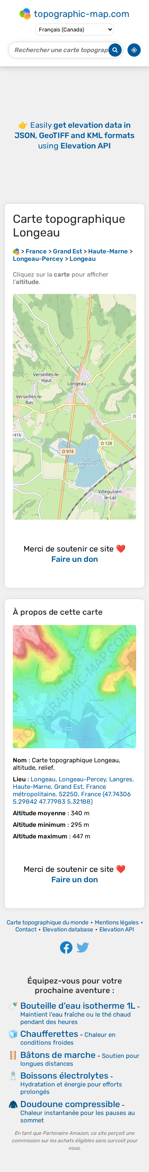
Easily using (74, 135)
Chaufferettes (49, 1034)
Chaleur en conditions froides (67, 1038)
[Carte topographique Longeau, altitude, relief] (74, 686)
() (73, 790)
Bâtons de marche (58, 1055)
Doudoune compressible (70, 1104)
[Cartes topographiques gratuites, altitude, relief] (16, 251)
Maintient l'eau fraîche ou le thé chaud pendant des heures (75, 1018)
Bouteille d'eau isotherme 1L (77, 1005)
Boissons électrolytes (64, 1075)
